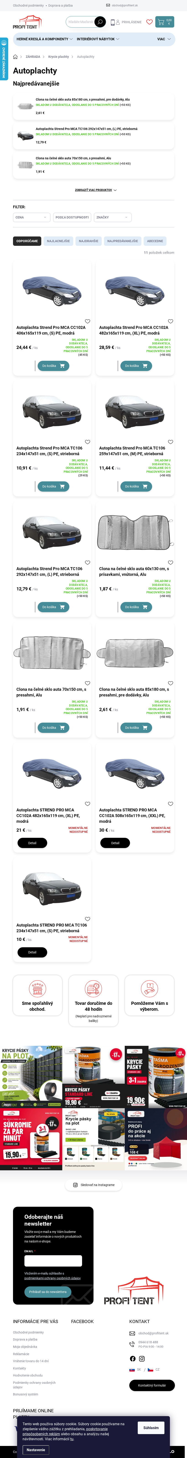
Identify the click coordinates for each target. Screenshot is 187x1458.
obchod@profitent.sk (153, 1333)
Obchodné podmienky (28, 5)
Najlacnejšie (58, 241)
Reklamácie (21, 1354)
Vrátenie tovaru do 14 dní (31, 1361)
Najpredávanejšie (122, 241)
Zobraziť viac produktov (93, 190)
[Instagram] (141, 1357)
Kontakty (19, 1368)
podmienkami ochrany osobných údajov (52, 1278)
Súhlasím (151, 1428)
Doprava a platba (60, 5)
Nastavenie (36, 1450)
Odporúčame (27, 241)
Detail (32, 843)
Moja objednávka (25, 1347)
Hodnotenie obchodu (28, 1375)
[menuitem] (43, 39)
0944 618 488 (150, 1344)
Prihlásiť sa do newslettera (48, 1292)
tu (71, 1439)
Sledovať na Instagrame (97, 1185)
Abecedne (155, 241)
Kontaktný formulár (152, 1385)
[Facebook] (132, 1357)
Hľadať (100, 22)
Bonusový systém (25, 1394)
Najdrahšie (88, 241)
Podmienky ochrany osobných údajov (34, 1385)
